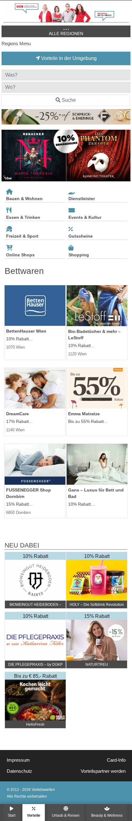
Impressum (18, 760)
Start (11, 815)
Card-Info (116, 760)
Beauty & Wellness (106, 815)
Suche (69, 100)
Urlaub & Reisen (66, 815)
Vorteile (33, 815)
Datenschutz (19, 771)
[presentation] (7, 155)
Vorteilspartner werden (103, 771)
